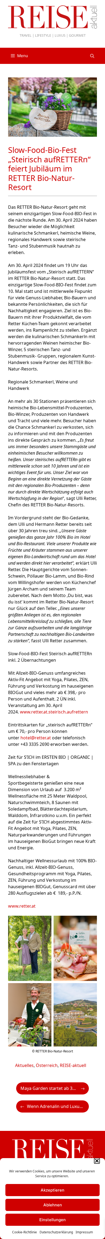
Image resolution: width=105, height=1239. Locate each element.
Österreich (47, 1065)
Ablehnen (52, 1204)
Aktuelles (24, 1065)
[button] (97, 1161)
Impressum (84, 1232)
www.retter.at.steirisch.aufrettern (54, 712)
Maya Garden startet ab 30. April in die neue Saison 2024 (54, 1088)
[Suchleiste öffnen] (92, 56)
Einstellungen (52, 1219)
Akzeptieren (52, 1190)
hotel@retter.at (35, 738)
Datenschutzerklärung (56, 1232)
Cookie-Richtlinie (24, 1232)
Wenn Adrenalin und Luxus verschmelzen (58, 1106)
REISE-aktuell (73, 1065)
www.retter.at (22, 906)
